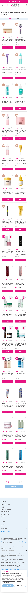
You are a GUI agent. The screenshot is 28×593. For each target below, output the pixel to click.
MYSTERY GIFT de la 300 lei (14, 1)
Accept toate (8, 585)
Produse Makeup (5, 511)
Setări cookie (6, 531)
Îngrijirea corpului (6, 509)
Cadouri (3, 521)
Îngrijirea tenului (5, 504)
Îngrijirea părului (5, 507)
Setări (14, 589)
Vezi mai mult (14, 486)
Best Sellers (4, 519)
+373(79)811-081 (7, 542)
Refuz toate (20, 585)
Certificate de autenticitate (14, 569)
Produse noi (4, 516)
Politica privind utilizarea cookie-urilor (13, 580)
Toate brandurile (4, 569)
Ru (23, 5)
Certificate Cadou (5, 514)
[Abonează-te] (26, 550)
